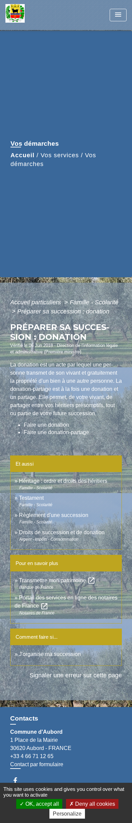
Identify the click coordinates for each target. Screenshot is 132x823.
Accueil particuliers (36, 302)
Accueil (22, 155)
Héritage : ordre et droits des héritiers (63, 481)
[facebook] (18, 780)
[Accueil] (30, 15)
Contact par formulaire (36, 764)
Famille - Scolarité (94, 302)
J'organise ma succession (50, 654)
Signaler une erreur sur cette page (75, 675)
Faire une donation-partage (56, 432)
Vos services (60, 155)
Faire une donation (47, 425)
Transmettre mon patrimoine (57, 580)
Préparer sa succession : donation (63, 311)
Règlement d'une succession (53, 515)
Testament (31, 498)
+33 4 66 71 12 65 (31, 756)
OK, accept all (41, 804)
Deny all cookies (94, 804)
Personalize (67, 814)
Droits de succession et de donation (62, 532)
